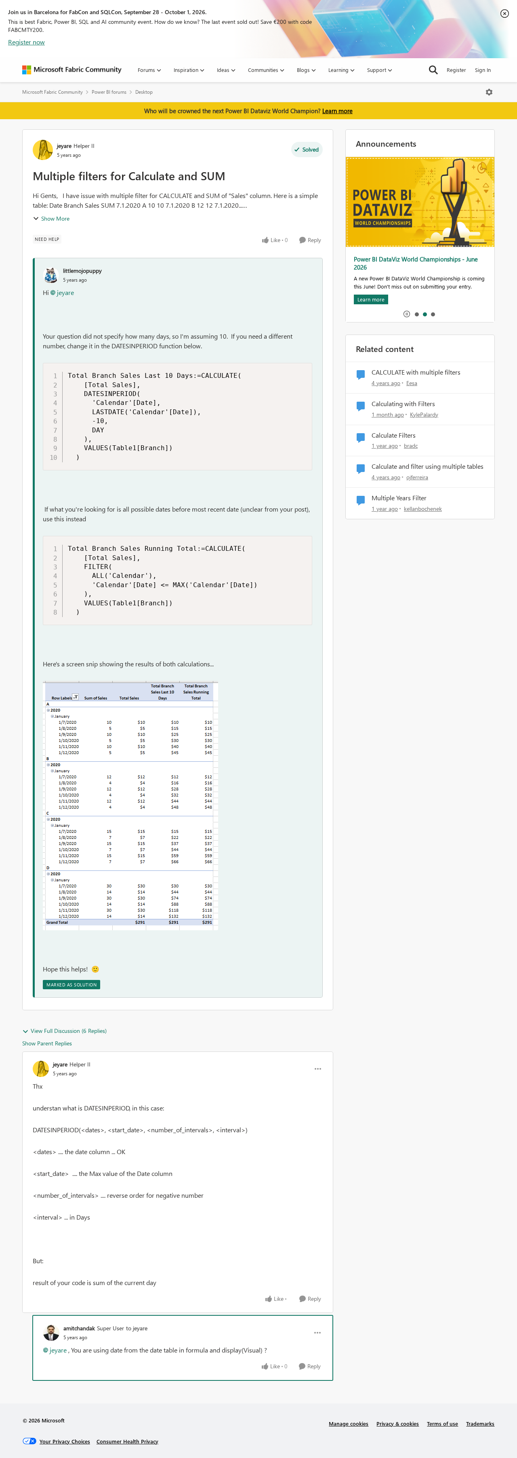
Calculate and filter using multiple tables (427, 466)
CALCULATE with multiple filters (416, 372)
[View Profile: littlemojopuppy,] (51, 275)
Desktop (144, 92)
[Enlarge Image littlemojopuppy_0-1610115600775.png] (130, 805)
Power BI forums (109, 92)
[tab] (416, 314)
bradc (411, 445)
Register (456, 69)
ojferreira (417, 477)
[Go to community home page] (72, 69)
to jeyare (136, 1328)
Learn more (337, 111)
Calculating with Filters (403, 404)
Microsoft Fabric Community (52, 92)
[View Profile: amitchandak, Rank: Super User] (51, 1333)
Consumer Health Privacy (127, 1441)
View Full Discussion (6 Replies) (69, 1031)
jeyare (64, 146)
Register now (26, 42)
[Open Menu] (489, 92)
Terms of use (442, 1423)
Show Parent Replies (47, 1043)
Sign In (483, 69)
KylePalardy (424, 414)
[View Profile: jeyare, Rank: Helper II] (43, 150)
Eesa (411, 383)
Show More (55, 218)
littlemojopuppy (82, 270)
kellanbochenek (423, 508)
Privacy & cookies (397, 1423)
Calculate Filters (394, 435)
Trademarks (480, 1423)
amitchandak (79, 1328)
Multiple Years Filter (399, 498)
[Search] (433, 70)
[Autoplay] (406, 314)
